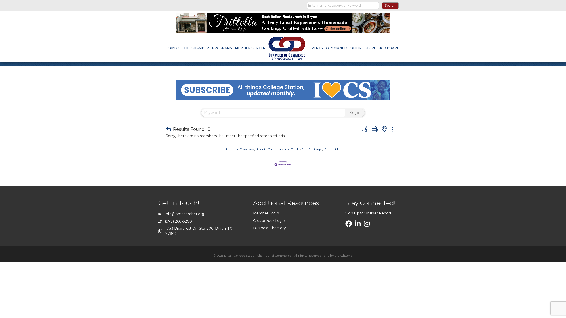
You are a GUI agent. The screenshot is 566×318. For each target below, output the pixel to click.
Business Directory (239, 149)
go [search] (356, 113)
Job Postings (311, 149)
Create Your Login (269, 221)
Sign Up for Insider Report (368, 213)
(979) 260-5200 (178, 221)
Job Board (389, 48)
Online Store (363, 48)
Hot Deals (291, 149)
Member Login (266, 213)
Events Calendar (268, 149)
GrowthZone (343, 255)
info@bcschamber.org (184, 214)
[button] (168, 129)
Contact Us (332, 149)
